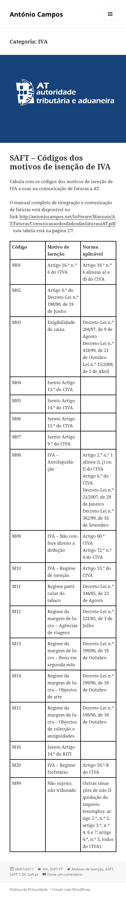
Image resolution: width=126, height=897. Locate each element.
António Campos (36, 14)
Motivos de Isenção (87, 869)
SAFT (109, 869)
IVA (45, 869)
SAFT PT (56, 869)
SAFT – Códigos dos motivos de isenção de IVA (60, 162)
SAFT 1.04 (18, 874)
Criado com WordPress (71, 889)
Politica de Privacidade (29, 889)
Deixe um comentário (64, 874)
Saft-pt (33, 874)
